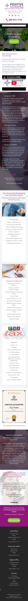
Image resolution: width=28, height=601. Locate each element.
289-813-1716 (15, 19)
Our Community (14, 583)
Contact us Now (14, 520)
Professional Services (14, 585)
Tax (14, 579)
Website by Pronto (17, 597)
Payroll (14, 581)
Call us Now (14, 41)
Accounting (14, 576)
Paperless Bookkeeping (14, 578)
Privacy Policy (9, 597)
